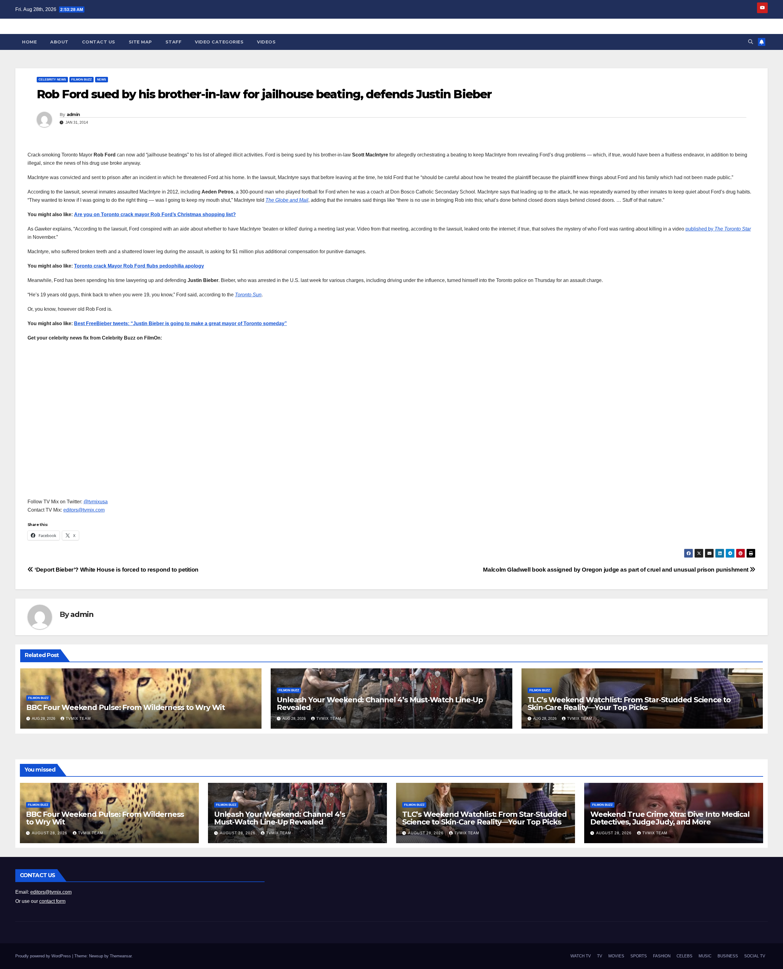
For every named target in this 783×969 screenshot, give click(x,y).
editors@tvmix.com (84, 510)
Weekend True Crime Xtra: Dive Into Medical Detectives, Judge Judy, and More (670, 818)
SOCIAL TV (754, 956)
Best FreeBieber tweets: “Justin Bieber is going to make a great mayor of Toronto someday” (180, 323)
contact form (52, 901)
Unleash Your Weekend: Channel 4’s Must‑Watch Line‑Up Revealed (380, 703)
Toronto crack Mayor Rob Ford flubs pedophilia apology (139, 266)
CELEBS (684, 956)
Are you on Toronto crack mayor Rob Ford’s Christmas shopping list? (155, 214)
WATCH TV (580, 956)
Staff (173, 42)
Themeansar (121, 956)
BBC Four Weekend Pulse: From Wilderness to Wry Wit (125, 707)
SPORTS (638, 956)
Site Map (140, 42)
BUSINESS (728, 956)
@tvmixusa (95, 501)
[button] (750, 41)
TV (599, 956)
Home (29, 42)
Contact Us (98, 42)
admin (73, 114)
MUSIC (705, 956)
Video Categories (219, 42)
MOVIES (616, 956)
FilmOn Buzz (81, 79)
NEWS (101, 79)
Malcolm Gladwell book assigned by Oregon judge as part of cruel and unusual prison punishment (616, 569)
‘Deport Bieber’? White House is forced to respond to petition (116, 569)
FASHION (661, 956)
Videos (266, 42)
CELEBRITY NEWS (52, 79)
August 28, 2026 (50, 833)
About (59, 42)
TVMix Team (78, 718)
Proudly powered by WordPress (43, 956)
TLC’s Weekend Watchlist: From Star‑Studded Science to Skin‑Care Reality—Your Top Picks (629, 703)
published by (718, 228)
